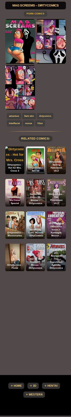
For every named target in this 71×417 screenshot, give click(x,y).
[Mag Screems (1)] (20, 41)
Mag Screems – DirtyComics (35, 5)
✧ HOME (16, 385)
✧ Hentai (50, 385)
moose (28, 123)
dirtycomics (45, 116)
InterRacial (14, 123)
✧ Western (34, 394)
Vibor (40, 123)
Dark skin (29, 116)
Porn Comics (35, 14)
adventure (14, 116)
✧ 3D (33, 385)
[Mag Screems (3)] (20, 87)
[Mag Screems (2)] (51, 41)
